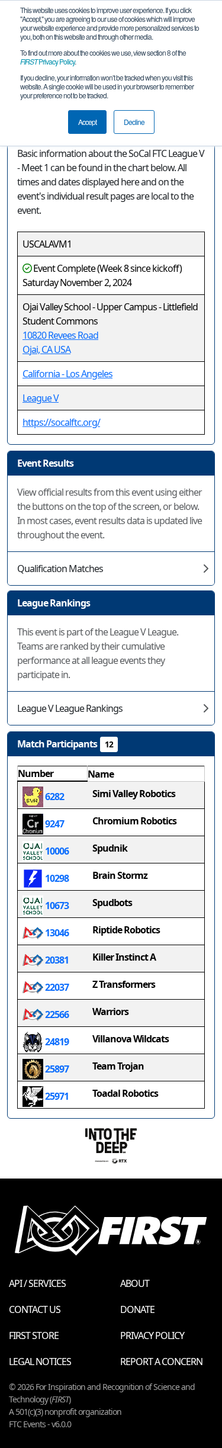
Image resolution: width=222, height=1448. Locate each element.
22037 (56, 987)
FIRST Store (34, 1335)
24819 (56, 1041)
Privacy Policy (47, 61)
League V (40, 397)
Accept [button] (87, 122)
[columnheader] (53, 774)
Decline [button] (134, 122)
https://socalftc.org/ (61, 422)
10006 (56, 851)
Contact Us (34, 1309)
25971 (56, 1096)
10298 (56, 878)
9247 (53, 823)
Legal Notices (40, 1361)
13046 (56, 932)
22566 (56, 1014)
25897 (56, 1068)
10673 (56, 905)
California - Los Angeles (67, 373)
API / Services (37, 1283)
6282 (53, 796)
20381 (56, 960)
